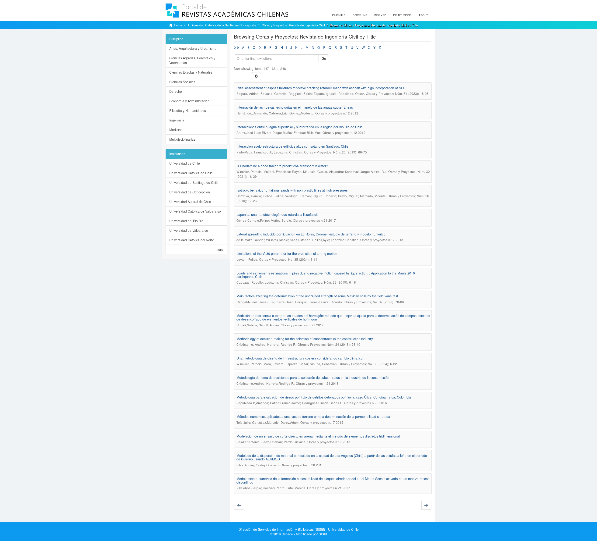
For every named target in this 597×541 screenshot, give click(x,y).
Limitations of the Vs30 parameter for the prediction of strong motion (286, 253)
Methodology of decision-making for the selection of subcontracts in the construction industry (304, 338)
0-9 (236, 47)
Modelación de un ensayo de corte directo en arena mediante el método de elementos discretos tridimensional (318, 436)
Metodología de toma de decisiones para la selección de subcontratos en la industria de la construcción (312, 377)
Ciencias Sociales (182, 81)
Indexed (380, 15)
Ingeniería (176, 120)
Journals (338, 15)
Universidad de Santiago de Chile (194, 182)
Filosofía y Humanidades (187, 110)
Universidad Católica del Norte (191, 240)
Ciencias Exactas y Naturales (190, 72)
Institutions (402, 15)
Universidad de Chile (184, 163)
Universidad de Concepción (189, 192)
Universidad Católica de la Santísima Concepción (222, 25)
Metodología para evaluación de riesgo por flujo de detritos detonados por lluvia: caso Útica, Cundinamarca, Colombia (323, 397)
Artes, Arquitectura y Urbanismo (192, 48)
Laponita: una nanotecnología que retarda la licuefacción (278, 214)
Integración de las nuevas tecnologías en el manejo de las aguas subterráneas (294, 107)
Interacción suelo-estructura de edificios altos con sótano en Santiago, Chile (292, 146)
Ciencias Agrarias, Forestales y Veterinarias (192, 60)
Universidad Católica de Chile (191, 173)
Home (178, 25)
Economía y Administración (189, 101)
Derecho (175, 91)
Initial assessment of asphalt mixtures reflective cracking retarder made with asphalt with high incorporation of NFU (321, 87)
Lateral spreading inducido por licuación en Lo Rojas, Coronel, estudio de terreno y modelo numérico (310, 234)
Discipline (360, 15)
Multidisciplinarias (182, 139)
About (423, 15)
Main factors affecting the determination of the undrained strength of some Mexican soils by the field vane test (317, 296)
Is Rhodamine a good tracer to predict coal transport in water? (282, 166)
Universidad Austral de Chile (190, 201)
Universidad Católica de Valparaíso (195, 211)
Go (324, 58)
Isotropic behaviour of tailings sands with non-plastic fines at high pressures (292, 190)
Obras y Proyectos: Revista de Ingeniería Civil (293, 25)
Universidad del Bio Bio (186, 220)
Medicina (176, 129)
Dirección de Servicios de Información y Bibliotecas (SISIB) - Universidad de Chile (299, 529)
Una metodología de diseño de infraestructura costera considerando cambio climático (299, 358)
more (219, 249)
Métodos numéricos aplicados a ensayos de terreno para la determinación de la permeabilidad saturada (313, 416)
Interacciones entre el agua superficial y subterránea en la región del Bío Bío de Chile (299, 127)
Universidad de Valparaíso (188, 230)
